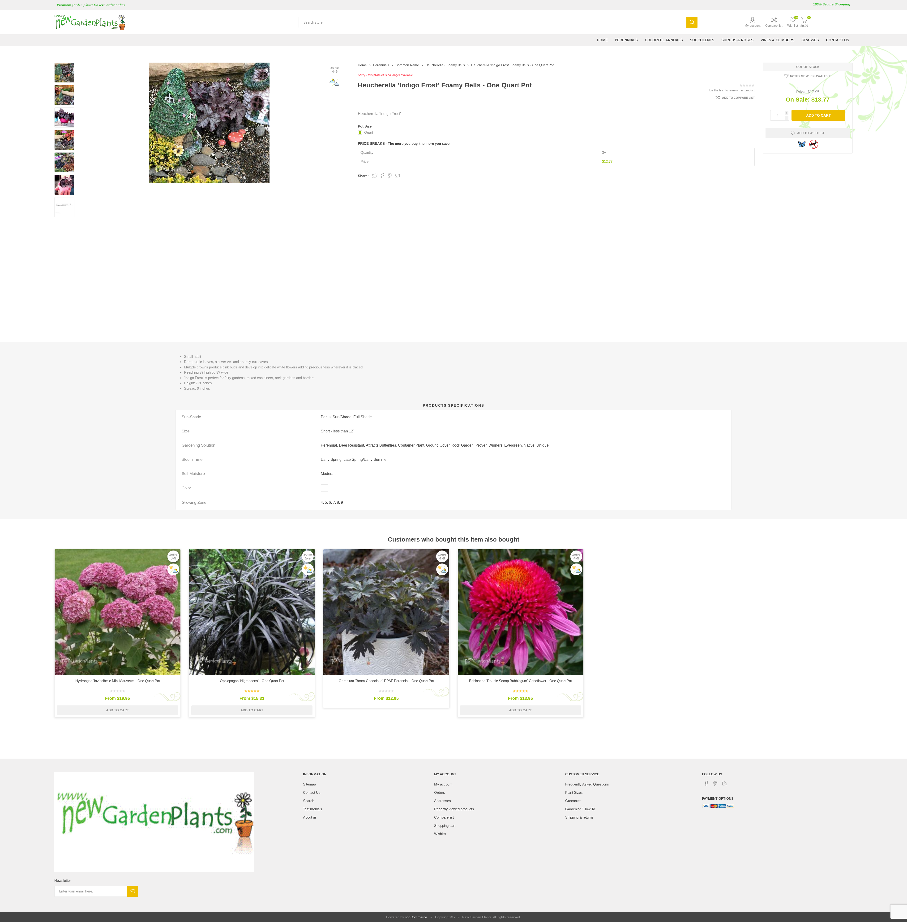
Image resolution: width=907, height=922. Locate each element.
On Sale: (798, 99)
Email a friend (397, 175)
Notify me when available (810, 76)
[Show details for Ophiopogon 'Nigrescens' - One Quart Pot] (252, 612)
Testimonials (312, 809)
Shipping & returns (579, 817)
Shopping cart (444, 826)
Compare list (774, 25)
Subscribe (132, 891)
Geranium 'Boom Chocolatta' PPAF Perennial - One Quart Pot (386, 681)
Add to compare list (738, 97)
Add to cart (818, 115)
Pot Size (365, 126)
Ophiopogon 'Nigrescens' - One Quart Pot (252, 681)
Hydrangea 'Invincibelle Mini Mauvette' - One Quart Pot (117, 681)
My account (752, 25)
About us (310, 817)
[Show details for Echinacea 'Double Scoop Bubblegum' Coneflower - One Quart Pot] (521, 612)
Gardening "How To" (580, 809)
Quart (368, 132)
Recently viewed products (454, 809)
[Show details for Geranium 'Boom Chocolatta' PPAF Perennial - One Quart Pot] (386, 612)
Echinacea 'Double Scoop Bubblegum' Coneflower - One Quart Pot (520, 681)
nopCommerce (416, 917)
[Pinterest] (715, 783)
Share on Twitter (374, 175)
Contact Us (312, 792)
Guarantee (573, 801)
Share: (363, 176)
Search (691, 22)
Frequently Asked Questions (587, 784)
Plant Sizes (574, 792)
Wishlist (440, 834)
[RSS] (724, 783)
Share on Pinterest (389, 175)
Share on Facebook (382, 175)
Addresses (442, 801)
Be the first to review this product (732, 90)
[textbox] (493, 22)
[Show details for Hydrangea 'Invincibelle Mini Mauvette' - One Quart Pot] (117, 612)
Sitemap (309, 784)
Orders (439, 792)
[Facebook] (706, 783)
